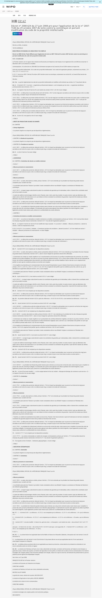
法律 (14, 15)
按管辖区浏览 (32, 15)
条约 (19, 15)
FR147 (22, 21)
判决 (24, 15)
